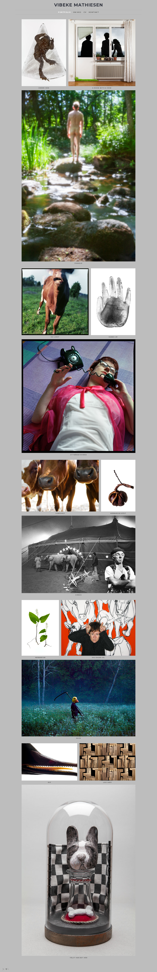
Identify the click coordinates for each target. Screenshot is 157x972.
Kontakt (94, 12)
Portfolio (64, 12)
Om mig (77, 12)
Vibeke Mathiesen (78, 5)
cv (85, 12)
